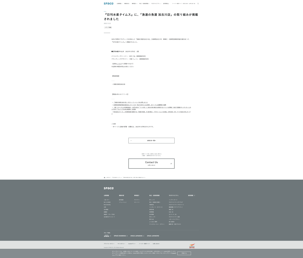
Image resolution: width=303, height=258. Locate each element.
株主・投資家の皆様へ (154, 202)
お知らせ (108, 177)
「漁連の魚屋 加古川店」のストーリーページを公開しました (130, 102)
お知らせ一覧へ (151, 140)
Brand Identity (107, 204)
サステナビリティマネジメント (176, 204)
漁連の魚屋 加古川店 (119, 84)
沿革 (105, 207)
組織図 (105, 212)
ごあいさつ (106, 199)
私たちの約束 (107, 202)
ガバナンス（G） (173, 214)
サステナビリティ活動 (174, 217)
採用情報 (165, 3)
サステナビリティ (155, 3)
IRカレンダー (152, 217)
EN (192, 3)
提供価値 (121, 199)
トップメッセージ (173, 199)
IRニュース (152, 199)
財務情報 (151, 212)
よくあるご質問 (153, 221)
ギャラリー (137, 199)
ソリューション (123, 202)
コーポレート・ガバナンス (155, 207)
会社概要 (106, 209)
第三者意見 (171, 221)
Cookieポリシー (132, 243)
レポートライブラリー (174, 219)
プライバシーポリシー (109, 243)
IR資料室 (151, 204)
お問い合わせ (185, 3)
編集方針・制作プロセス (175, 224)
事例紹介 (134, 3)
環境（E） (171, 209)
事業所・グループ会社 (109, 214)
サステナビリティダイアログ (176, 202)
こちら (119, 64)
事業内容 (126, 3)
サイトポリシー (121, 243)
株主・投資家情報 (143, 3)
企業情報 (119, 3)
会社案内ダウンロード (109, 217)
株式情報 (151, 214)
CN (194, 3)
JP (189, 3)
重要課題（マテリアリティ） (176, 207)
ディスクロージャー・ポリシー (157, 224)
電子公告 (151, 219)
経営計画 (151, 209)
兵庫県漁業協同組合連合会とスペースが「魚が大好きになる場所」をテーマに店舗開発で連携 (139, 105)
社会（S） (171, 212)
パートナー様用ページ (177, 3)
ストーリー (137, 202)
